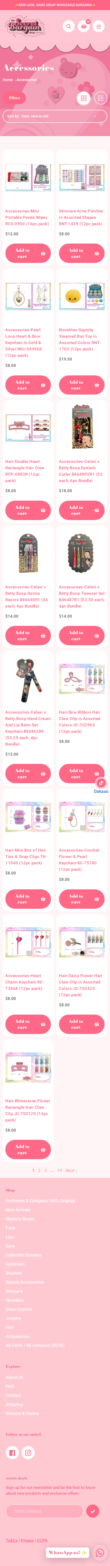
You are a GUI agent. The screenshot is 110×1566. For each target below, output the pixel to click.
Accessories (27, 80)
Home (8, 80)
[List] (100, 97)
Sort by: (13, 116)
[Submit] (92, 1511)
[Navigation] (99, 26)
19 (59, 1171)
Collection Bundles (23, 1255)
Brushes (14, 1273)
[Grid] (83, 97)
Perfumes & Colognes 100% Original (40, 1200)
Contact (13, 1395)
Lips (10, 1237)
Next (70, 1170)
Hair (10, 1327)
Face (10, 1227)
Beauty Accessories (25, 1282)
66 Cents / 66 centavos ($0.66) (35, 1345)
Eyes (10, 1246)
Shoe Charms (19, 1309)
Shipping (14, 1404)
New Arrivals (18, 1209)
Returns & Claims (22, 1413)
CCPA (42, 1540)
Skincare (14, 1291)
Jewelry (13, 1318)
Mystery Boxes (20, 1218)
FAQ (10, 1386)
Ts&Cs (12, 1540)
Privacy (27, 1540)
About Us (14, 1377)
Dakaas (101, 791)
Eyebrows (15, 1264)
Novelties (15, 1300)
